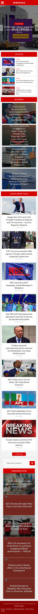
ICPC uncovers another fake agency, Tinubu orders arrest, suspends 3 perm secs (19, 254)
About (3, 609)
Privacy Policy (29, 609)
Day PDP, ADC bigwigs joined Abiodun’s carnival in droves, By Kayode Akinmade (19, 316)
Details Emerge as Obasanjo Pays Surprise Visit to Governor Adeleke (19, 588)
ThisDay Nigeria (19, 606)
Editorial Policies (19, 609)
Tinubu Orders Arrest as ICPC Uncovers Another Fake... (24, 92)
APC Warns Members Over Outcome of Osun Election (25, 81)
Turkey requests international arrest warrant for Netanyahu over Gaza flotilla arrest (19, 349)
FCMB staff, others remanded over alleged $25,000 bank (19, 28)
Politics (18, 59)
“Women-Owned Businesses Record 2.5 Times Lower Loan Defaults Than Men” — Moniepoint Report (19, 178)
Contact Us (9, 609)
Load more (19, 454)
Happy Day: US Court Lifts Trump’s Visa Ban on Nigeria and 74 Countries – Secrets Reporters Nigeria (19, 221)
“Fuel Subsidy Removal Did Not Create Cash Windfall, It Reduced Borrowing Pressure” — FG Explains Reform (19, 113)
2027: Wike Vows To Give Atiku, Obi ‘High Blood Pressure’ (19, 382)
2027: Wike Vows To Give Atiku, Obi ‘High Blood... (24, 72)
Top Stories (19, 24)
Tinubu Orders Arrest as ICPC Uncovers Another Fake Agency (19, 442)
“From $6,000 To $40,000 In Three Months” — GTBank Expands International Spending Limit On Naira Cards (19, 157)
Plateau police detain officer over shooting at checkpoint (19, 568)
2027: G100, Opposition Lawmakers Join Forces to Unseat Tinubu (19, 484)
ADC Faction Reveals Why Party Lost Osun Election (19, 505)
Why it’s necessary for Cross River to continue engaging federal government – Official (19, 547)
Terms (3, 611)
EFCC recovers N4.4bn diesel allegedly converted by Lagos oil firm (19, 526)
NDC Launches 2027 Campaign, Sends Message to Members (25, 63)
